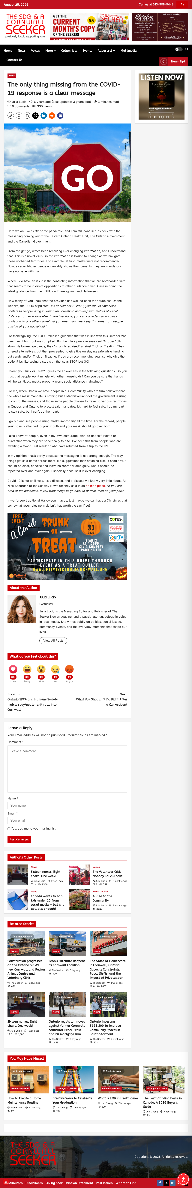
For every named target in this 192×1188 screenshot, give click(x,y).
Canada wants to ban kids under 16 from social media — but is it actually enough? (18, 899)
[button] (179, 49)
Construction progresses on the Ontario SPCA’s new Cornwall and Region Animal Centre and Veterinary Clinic (26, 969)
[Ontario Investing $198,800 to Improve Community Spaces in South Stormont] (108, 1004)
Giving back (54, 1183)
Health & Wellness (111, 1088)
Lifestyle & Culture (66, 1088)
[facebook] (160, 1183)
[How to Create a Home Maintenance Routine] (28, 1079)
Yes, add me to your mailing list (33, 828)
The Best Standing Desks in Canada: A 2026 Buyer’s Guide (162, 1102)
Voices (35, 50)
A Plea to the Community (79, 899)
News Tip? (178, 61)
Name (13, 798)
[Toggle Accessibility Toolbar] (183, 1179)
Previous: (33, 701)
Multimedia (129, 50)
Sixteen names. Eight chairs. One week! (18, 874)
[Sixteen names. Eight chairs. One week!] (26, 1004)
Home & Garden (19, 1088)
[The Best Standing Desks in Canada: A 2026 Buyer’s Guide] (163, 1079)
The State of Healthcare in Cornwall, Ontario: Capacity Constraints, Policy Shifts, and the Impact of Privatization (108, 969)
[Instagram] (173, 1183)
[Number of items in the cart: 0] (182, 4)
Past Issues (104, 1183)
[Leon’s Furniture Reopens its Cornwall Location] (67, 943)
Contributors (13, 1183)
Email (13, 813)
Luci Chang (62, 1107)
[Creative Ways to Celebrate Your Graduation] (73, 1079)
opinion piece (95, 486)
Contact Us (14, 60)
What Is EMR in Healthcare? (118, 1098)
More (49, 50)
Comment (16, 742)
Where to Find (126, 1183)
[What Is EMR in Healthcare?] (118, 1079)
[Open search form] (186, 49)
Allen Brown (16, 1107)
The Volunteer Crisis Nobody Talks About (79, 874)
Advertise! (105, 50)
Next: (101, 699)
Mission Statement (79, 1183)
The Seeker (16, 982)
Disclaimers (34, 1183)
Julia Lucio (19, 102)
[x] (166, 1183)
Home (8, 50)
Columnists (69, 50)
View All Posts (53, 640)
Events (87, 50)
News (22, 50)
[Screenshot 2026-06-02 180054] (160, 26)
